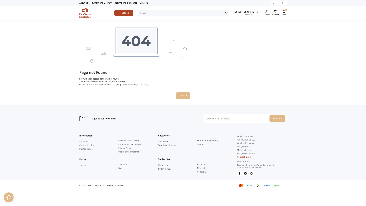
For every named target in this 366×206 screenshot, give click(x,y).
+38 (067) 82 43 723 (246, 153)
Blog (120, 168)
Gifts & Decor (164, 141)
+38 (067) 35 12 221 (246, 146)
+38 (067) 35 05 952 (246, 139)
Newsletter (202, 168)
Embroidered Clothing (207, 140)
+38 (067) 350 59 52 (244, 11)
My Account (163, 165)
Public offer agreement (129, 151)
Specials (83, 165)
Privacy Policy (124, 148)
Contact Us (202, 171)
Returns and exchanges (126, 2)
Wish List (201, 164)
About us (83, 2)
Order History (164, 169)
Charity (200, 144)
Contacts (144, 2)
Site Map (122, 164)
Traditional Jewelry (167, 145)
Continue (183, 95)
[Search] (226, 13)
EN (273, 2)
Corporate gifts (86, 145)
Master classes (86, 148)
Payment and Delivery (101, 2)
